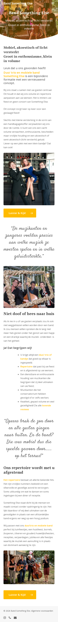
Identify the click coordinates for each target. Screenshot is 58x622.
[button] (52, 3)
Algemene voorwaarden (42, 610)
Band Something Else (18, 3)
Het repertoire (12, 479)
